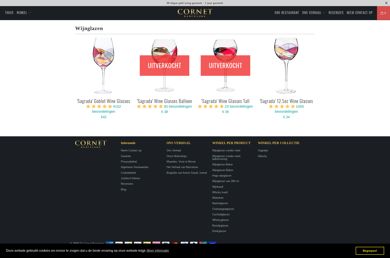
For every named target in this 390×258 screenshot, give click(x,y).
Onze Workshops (177, 156)
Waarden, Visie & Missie (181, 161)
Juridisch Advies (130, 178)
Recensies (336, 12)
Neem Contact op (360, 12)
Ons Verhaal (312, 12)
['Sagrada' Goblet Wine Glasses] (103, 65)
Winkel (22, 12)
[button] (158, 251)
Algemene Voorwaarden (134, 167)
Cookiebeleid (128, 172)
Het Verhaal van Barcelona (182, 167)
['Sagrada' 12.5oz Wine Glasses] (286, 65)
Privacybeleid (129, 161)
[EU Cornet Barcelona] (195, 13)
